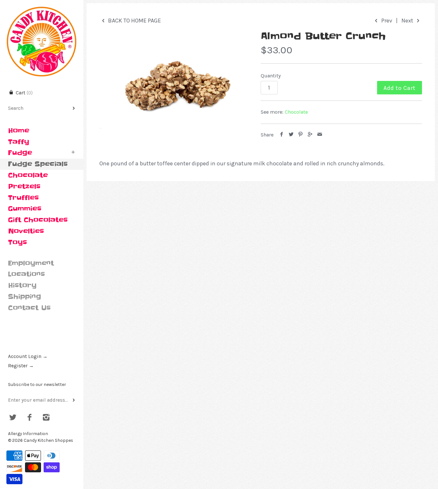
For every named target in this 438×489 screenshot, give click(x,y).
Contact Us (29, 307)
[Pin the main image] (300, 135)
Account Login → (27, 356)
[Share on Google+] (310, 135)
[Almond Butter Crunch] (172, 80)
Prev (386, 20)
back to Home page (134, 20)
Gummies (24, 208)
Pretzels (24, 186)
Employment (31, 263)
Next (408, 20)
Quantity (271, 76)
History (22, 285)
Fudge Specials (38, 164)
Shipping (24, 296)
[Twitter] (13, 418)
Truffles (23, 197)
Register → (21, 366)
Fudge (20, 152)
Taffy (18, 141)
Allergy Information (28, 433)
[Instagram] (46, 418)
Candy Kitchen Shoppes (48, 440)
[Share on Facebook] (281, 135)
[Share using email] (319, 135)
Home (18, 130)
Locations (26, 274)
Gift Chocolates (38, 219)
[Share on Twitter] (291, 135)
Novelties (26, 231)
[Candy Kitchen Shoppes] (41, 6)
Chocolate (28, 175)
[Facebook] (30, 418)
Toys (17, 242)
